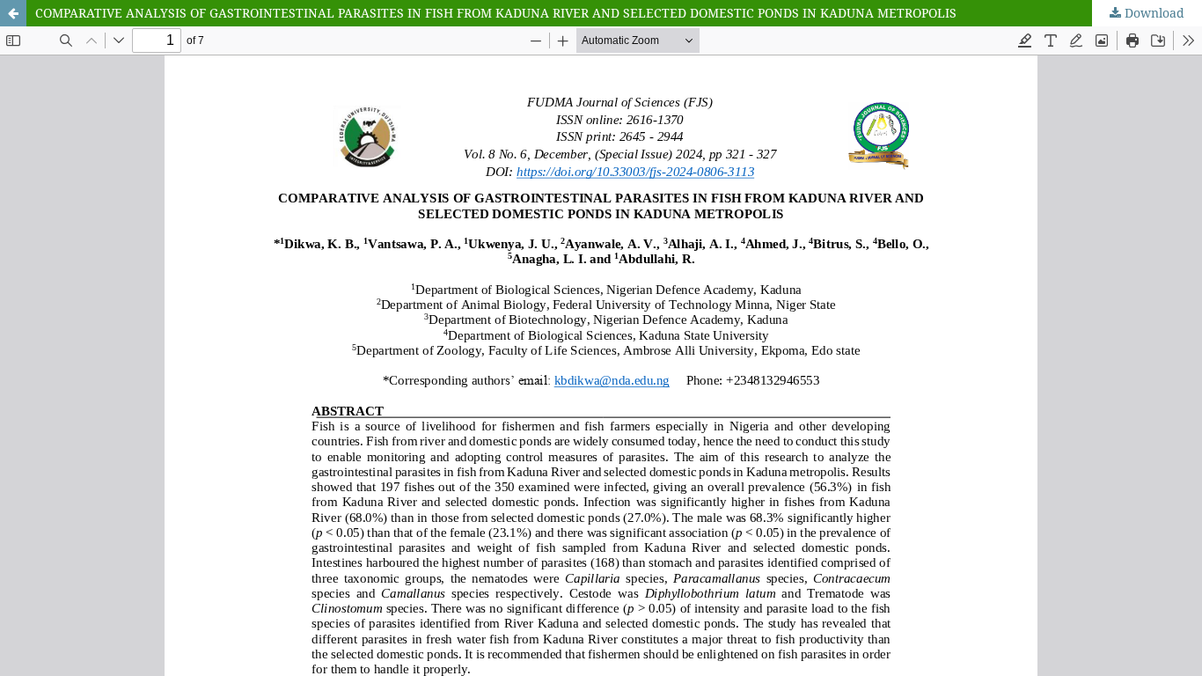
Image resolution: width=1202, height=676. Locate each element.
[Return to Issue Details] (13, 13)
